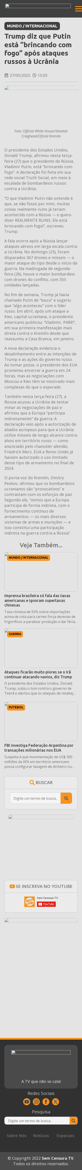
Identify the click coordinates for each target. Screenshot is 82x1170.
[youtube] (26, 1101)
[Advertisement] (41, 988)
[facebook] (45, 1101)
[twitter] (55, 1101)
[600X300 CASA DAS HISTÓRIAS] (41, 920)
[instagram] (36, 1101)
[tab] (16, 1136)
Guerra (15, 634)
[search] (66, 798)
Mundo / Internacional (32, 26)
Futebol (16, 707)
